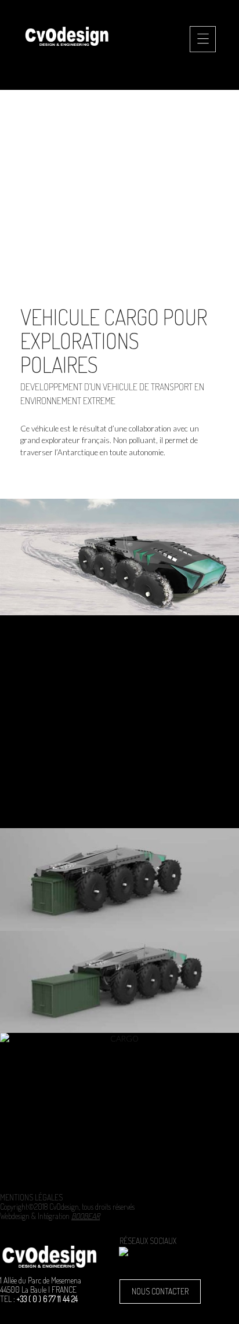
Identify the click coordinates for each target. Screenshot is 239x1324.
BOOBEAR (85, 1216)
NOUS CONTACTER (160, 1291)
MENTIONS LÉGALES (31, 1197)
